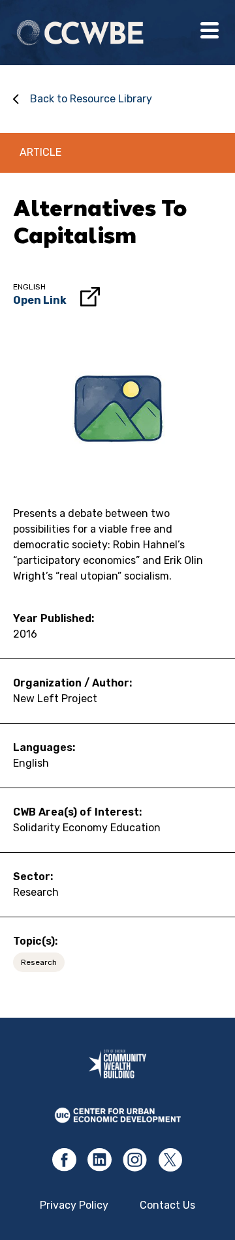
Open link (40, 300)
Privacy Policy (74, 1205)
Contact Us (167, 1205)
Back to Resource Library (91, 99)
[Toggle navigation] (209, 32)
